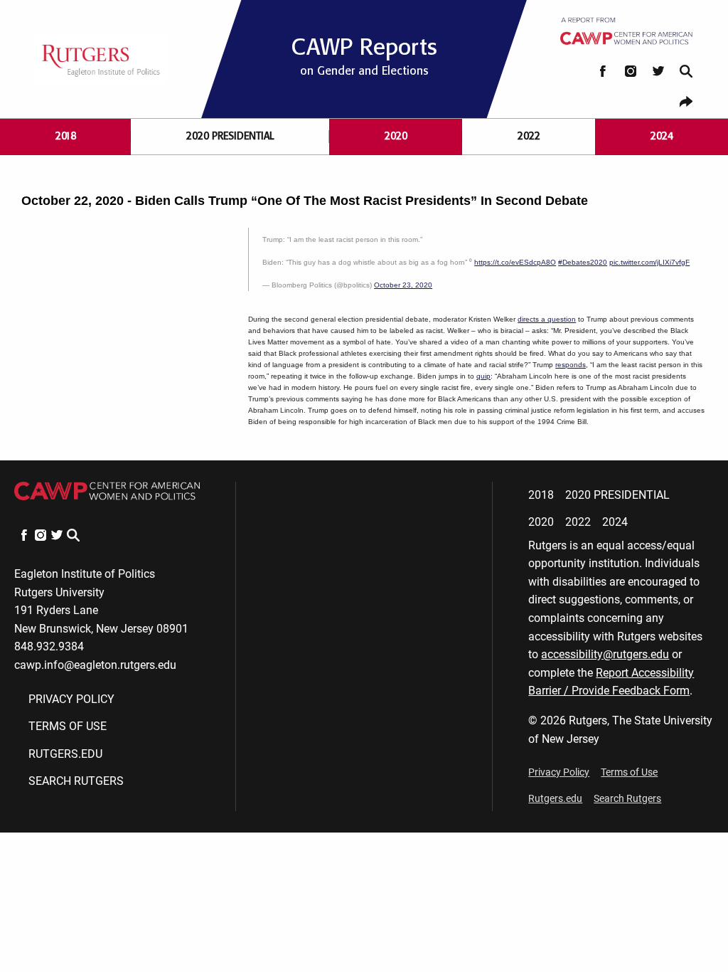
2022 (529, 136)
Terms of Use (67, 726)
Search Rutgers (76, 781)
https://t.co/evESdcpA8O (515, 262)
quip (483, 376)
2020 (396, 136)
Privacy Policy (71, 699)
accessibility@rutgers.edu (605, 654)
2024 (662, 136)
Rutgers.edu (65, 754)
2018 (65, 136)
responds (570, 365)
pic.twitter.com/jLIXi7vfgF (649, 262)
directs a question (547, 319)
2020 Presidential (230, 136)
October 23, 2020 (403, 285)
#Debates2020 (582, 262)
